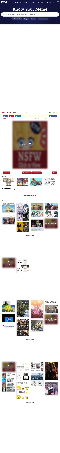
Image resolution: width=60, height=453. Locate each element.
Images (26, 19)
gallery (26, 118)
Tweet (18, 116)
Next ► (55, 172)
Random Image (36, 172)
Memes (33, 19)
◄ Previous (6, 172)
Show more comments (30, 195)
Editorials (40, 2)
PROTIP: (5, 118)
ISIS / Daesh (6, 112)
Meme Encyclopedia (21, 2)
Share (6, 116)
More (48, 2)
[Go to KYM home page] (4, 2)
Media (32, 2)
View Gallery (26, 172)
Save (12, 116)
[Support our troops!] (30, 145)
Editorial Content (43, 19)
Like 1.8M (53, 116)
